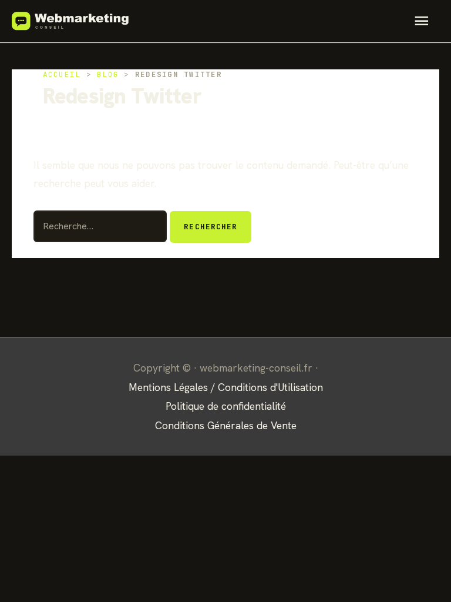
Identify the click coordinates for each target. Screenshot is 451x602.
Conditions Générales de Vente (226, 425)
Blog (108, 74)
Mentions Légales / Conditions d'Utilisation (226, 387)
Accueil (62, 74)
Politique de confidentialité (226, 406)
